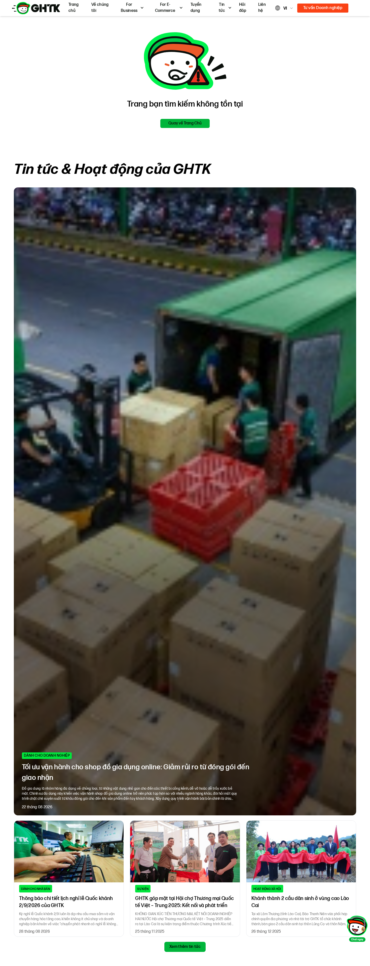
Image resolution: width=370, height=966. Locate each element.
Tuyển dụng (196, 7)
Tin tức (222, 7)
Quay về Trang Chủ (185, 123)
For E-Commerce (165, 7)
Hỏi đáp (242, 7)
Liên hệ (262, 7)
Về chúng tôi (100, 7)
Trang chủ (73, 7)
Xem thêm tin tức (185, 946)
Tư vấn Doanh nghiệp (322, 8)
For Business (129, 7)
